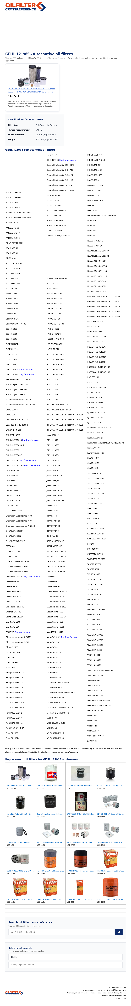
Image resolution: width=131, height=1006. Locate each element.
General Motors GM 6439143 (60, 185)
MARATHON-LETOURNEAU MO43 (62, 692)
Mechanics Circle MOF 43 (58, 712)
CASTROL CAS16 (13, 495)
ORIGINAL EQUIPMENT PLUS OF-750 (104, 306)
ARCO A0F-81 (12, 253)
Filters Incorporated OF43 (17, 642)
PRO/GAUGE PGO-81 (96, 387)
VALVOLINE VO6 (94, 650)
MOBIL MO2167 (94, 170)
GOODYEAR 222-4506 (56, 210)
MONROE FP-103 (95, 185)
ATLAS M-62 (11, 258)
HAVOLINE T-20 (53, 318)
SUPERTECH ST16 (95, 554)
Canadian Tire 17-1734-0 (17, 419)
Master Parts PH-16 (55, 697)
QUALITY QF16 (94, 422)
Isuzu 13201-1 (53, 435)
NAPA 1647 (92, 235)
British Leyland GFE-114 (16, 389)
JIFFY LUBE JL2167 (55, 475)
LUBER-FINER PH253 (56, 601)
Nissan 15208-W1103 (97, 271)
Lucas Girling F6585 (55, 627)
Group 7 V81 (52, 283)
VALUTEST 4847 (94, 624)
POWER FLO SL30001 (96, 362)
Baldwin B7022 (12, 313)
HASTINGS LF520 (54, 308)
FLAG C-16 (10, 657)
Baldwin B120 (12, 298)
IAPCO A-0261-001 (55, 369)
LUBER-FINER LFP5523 (57, 591)
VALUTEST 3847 (94, 619)
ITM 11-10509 (53, 445)
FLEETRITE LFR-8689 (15, 707)
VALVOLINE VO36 (95, 634)
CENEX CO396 (12, 505)
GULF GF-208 (52, 288)
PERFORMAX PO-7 (95, 331)
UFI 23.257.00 (93, 599)
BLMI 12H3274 (12, 344)
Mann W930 (52, 672)
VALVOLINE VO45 (95, 645)
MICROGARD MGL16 (56, 723)
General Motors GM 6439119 (60, 180)
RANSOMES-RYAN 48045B (99, 427)
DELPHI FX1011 (13, 586)
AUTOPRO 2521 (13, 283)
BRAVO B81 (11, 369)
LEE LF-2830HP (53, 586)
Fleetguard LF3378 (14, 687)
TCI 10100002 (93, 574)
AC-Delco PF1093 (13, 192)
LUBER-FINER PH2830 (56, 606)
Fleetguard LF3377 (14, 682)
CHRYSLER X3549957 (15, 541)
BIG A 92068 (11, 329)
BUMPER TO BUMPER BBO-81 (19, 399)
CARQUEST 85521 (14, 450)
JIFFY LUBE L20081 (55, 490)
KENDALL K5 (52, 536)
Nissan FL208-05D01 (96, 291)
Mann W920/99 (54, 667)
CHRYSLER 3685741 (15, 536)
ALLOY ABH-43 (12, 222)
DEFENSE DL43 (12, 581)
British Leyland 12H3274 (17, 384)
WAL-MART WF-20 (95, 675)
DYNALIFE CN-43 (13, 611)
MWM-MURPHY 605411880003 (101, 215)
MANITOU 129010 (55, 632)
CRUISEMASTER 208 (15, 576)
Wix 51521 (92, 725)
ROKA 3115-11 (94, 447)
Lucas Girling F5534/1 (56, 616)
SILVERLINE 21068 (95, 528)
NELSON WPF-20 (94, 245)
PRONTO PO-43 (94, 392)
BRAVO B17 (11, 364)
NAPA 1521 (92, 225)
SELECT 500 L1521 (95, 483)
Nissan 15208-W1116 (97, 276)
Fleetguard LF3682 (14, 692)
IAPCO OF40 (52, 384)
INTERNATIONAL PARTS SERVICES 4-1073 (65, 425)
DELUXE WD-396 (13, 591)
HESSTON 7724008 (55, 339)
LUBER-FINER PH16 (55, 596)
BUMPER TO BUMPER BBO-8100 (20, 404)
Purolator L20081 (95, 402)
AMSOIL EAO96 (13, 238)
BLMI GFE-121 (12, 354)
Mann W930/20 (54, 677)
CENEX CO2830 (13, 500)
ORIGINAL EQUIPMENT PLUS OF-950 (104, 316)
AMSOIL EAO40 (13, 232)
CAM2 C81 (10, 414)
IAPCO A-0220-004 (55, 359)
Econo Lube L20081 (14, 616)
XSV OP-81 (92, 741)
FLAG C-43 (10, 667)
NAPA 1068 (92, 220)
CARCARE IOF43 (13, 435)
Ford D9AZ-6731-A (14, 723)
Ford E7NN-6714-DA (15, 728)
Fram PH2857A (12, 738)
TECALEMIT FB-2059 (96, 584)
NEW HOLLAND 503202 (98, 256)
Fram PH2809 (12, 733)
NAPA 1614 (92, 230)
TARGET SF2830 (94, 564)
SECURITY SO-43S (95, 473)
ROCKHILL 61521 (95, 437)
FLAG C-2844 (12, 662)
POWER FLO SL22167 (96, 357)
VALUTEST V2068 (94, 629)
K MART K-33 (52, 510)
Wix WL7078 (93, 730)
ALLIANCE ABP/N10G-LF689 (18, 212)
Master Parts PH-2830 (56, 702)
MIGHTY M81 (53, 728)
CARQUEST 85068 (14, 440)
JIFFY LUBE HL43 (54, 465)
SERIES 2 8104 (93, 488)
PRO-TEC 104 (93, 377)
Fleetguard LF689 (14, 697)
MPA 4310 (92, 210)
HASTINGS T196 (54, 313)
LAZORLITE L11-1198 (56, 566)
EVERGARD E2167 (13, 622)
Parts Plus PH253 (95, 321)
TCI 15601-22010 (95, 579)
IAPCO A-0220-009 (55, 364)
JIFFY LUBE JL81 (54, 480)
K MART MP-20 (53, 520)
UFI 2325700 (93, 604)
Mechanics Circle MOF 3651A (60, 707)
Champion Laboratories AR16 (19, 515)
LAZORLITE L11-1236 (56, 571)
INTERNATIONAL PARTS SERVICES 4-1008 (65, 414)
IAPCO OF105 (53, 379)
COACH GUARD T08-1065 (17, 561)
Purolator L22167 (95, 407)
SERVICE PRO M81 (95, 503)
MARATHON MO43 (55, 687)
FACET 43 (10, 632)
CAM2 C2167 (12, 409)
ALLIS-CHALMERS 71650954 (18, 217)
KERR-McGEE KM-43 (55, 541)
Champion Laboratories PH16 (19, 520)
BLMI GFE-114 (12, 349)
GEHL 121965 (53, 160)
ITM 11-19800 (53, 450)
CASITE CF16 (11, 485)
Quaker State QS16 (96, 412)
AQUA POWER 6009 (15, 243)
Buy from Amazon (25, 369)
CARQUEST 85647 (14, 455)
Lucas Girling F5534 (55, 611)
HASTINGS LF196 (54, 293)
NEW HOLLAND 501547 (98, 250)
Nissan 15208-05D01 (96, 261)
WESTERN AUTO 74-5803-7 (99, 700)
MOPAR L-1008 (94, 190)
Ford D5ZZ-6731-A (14, 717)
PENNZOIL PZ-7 (94, 326)
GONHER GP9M (54, 205)
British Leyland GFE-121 (16, 394)
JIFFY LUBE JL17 (54, 470)
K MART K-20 (52, 505)
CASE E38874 (12, 475)
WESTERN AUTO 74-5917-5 (99, 705)
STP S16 (90, 544)
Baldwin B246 (12, 308)
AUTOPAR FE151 (13, 278)
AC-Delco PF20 (12, 202)
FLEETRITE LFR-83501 (15, 702)
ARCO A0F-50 (12, 248)
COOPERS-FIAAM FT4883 (17, 571)
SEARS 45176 (93, 463)
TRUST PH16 (92, 589)
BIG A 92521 (11, 334)
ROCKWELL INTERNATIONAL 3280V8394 (105, 442)
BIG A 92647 (11, 339)
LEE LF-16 (51, 576)
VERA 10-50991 (94, 665)
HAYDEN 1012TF (54, 334)
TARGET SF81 (93, 569)
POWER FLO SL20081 (96, 351)
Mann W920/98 (54, 662)
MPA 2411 (92, 205)
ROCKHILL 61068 (95, 432)
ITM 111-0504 (53, 455)
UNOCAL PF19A (94, 614)
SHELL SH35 (92, 513)
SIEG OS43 (92, 523)
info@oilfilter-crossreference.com (114, 996)
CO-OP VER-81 (12, 556)
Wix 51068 (92, 715)
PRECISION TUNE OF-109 (98, 372)
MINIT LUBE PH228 (96, 160)
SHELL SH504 (93, 518)
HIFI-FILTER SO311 (55, 344)
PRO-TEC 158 (93, 382)
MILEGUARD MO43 (55, 738)
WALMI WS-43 (93, 680)
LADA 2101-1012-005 (56, 561)
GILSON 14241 (53, 195)
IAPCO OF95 (52, 399)
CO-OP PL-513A (13, 551)
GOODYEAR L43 (54, 215)
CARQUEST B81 (13, 460)
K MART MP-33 (53, 526)
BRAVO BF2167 (12, 374)
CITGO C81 (11, 546)
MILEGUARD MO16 (55, 733)
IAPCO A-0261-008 (55, 374)
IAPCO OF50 (52, 389)
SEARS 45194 (93, 468)
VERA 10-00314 (94, 655)
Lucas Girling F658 (55, 622)
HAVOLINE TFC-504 (55, 323)
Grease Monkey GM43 (57, 278)
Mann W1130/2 (54, 642)
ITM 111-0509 (53, 460)
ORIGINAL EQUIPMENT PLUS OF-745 (104, 301)
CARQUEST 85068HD (15, 445)
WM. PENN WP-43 (95, 735)
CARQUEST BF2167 (14, 465)
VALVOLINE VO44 (95, 639)
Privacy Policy (121, 998)
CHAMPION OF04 (14, 510)
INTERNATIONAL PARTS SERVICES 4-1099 (65, 430)
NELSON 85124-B (95, 240)
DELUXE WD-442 (13, 596)
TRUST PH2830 (94, 594)
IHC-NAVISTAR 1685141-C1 (59, 409)
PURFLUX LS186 (94, 397)
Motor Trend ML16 (95, 200)
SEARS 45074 (93, 458)
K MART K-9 (52, 515)
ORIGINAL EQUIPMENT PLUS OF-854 (104, 311)
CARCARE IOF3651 (14, 430)
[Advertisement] (65, 31)
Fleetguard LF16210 (15, 672)
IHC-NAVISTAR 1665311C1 (58, 404)
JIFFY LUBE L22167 (55, 495)
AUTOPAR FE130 (13, 273)
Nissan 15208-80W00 (97, 266)
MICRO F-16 (52, 717)
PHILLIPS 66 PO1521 (96, 336)
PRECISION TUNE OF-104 (98, 367)
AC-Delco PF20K (13, 207)
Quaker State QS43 (96, 417)
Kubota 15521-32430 (56, 551)
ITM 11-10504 (53, 440)
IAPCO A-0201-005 (55, 354)
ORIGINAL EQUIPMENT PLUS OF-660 (104, 296)
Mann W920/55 (54, 652)
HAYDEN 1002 (53, 329)
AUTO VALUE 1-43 (14, 263)
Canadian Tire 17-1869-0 (17, 425)
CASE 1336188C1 (13, 470)
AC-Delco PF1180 (13, 197)
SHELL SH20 (92, 508)
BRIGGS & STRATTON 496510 (19, 379)
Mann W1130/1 (54, 637)
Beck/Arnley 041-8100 (16, 323)
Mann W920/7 (53, 657)
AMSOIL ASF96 (12, 227)
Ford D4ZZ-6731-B (14, 712)
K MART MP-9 (53, 531)
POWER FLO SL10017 (96, 346)
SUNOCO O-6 (93, 549)
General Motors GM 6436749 (60, 170)
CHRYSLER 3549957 (15, 531)
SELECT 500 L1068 (95, 478)
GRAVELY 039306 (54, 230)
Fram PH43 (52, 154)
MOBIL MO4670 (94, 175)
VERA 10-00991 (94, 660)
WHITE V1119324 (95, 710)
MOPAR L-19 (93, 195)
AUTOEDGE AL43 (13, 268)
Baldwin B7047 (12, 318)
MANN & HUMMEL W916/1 (59, 682)
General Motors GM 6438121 (60, 175)
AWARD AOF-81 (13, 293)
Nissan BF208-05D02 (96, 286)
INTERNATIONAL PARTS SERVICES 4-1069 (65, 419)
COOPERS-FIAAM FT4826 (17, 566)
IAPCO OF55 (52, 394)
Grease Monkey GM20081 (58, 235)
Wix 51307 (92, 720)
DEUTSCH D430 (13, 601)
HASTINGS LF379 (54, 298)
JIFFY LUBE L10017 (55, 485)
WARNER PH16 (94, 685)
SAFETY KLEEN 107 (95, 453)
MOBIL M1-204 (94, 165)
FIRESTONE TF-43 (13, 652)
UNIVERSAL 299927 (96, 609)
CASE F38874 (12, 480)
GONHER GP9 (53, 200)
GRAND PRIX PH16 (55, 220)
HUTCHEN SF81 (54, 349)
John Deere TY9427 (55, 500)
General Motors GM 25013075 (60, 165)
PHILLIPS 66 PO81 (95, 341)
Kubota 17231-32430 (56, 556)
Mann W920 (52, 647)
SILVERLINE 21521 (95, 533)
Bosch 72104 (11, 359)
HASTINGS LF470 (54, 303)
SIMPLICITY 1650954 (96, 538)
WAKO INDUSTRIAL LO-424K (100, 670)
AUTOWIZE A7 (12, 288)
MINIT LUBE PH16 (95, 154)
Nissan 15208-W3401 (97, 281)
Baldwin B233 (12, 303)
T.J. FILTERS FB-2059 (96, 559)
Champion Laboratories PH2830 (20, 526)
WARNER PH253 (94, 690)
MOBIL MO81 (93, 180)
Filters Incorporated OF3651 (18, 637)
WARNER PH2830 (95, 695)
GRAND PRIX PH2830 (56, 225)
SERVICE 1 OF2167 (95, 493)
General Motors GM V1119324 (60, 190)
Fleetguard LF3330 (14, 677)
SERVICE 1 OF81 (94, 498)
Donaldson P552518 (15, 606)
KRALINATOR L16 (54, 546)
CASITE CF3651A (13, 490)
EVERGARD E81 (12, 627)
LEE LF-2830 (52, 581)
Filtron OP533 (12, 647)
